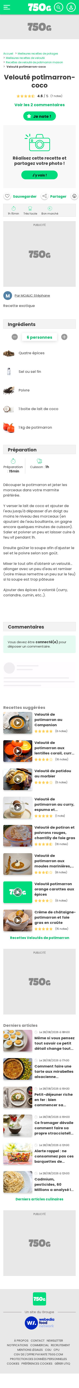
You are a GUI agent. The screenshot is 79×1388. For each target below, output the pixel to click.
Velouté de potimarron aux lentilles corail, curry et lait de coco (54, 748)
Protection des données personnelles (38, 1359)
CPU (56, 1350)
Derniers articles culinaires (39, 1199)
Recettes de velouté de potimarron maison (34, 62)
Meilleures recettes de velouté (25, 58)
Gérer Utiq (62, 1363)
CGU (48, 1350)
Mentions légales (30, 1350)
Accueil (8, 53)
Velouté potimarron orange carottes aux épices (54, 889)
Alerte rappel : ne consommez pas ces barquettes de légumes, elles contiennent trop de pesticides (54, 1156)
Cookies (13, 1363)
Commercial (39, 1345)
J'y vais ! (39, 175)
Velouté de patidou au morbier (52, 773)
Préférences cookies (37, 1363)
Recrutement (60, 1345)
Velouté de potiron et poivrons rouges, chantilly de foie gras (54, 832)
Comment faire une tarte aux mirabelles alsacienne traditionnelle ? (54, 1072)
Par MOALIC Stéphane (32, 295)
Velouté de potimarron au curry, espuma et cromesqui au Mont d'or (54, 804)
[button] (53, 195)
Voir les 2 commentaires (39, 105)
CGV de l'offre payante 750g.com (38, 1354)
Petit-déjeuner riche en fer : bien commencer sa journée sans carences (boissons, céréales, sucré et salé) (54, 1100)
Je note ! (42, 116)
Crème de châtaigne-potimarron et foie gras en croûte (55, 917)
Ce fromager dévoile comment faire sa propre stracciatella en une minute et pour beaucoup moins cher (53, 1128)
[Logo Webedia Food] (39, 1322)
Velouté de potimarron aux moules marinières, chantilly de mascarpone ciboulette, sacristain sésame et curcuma (54, 861)
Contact (38, 1340)
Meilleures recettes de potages (38, 53)
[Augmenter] (64, 337)
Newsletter (55, 1340)
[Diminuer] (15, 337)
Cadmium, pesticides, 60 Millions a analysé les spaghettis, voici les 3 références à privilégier (54, 1184)
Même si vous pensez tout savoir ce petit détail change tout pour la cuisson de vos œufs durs (54, 1043)
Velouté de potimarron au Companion (48, 719)
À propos (21, 1340)
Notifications (17, 1345)
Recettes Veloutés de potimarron (39, 937)
